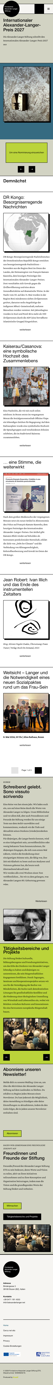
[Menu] (48, 9)
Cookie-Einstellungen (12, 1346)
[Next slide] (32, 169)
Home (5, 1325)
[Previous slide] (6, 1057)
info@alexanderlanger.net (14, 1303)
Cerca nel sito (9, 1331)
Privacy (6, 1341)
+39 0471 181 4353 (11, 1300)
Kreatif (15, 1377)
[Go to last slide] (21, 169)
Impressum (8, 1336)
